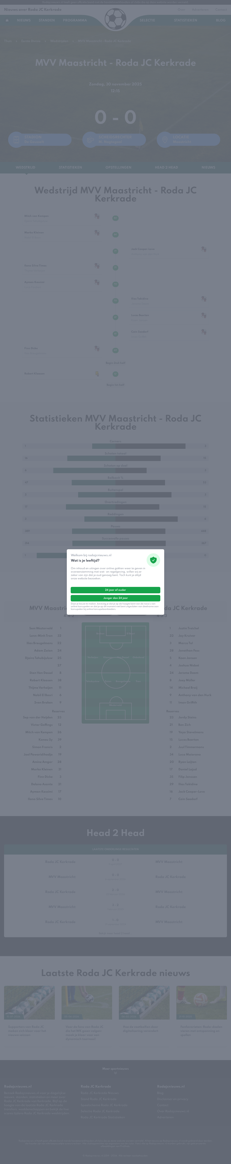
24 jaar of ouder (115, 590)
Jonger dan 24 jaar (115, 598)
